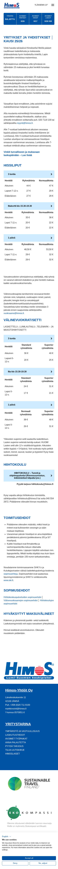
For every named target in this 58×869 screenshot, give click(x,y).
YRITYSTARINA (18, 724)
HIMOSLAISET (12, 754)
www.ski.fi (8, 580)
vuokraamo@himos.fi (14, 313)
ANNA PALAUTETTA (15, 742)
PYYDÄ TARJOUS (14, 746)
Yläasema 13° (41, 5)
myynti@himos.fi (25, 123)
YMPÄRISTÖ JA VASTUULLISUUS (22, 731)
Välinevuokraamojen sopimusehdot (20, 600)
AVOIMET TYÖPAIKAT (16, 739)
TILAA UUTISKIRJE (15, 750)
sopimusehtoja (11, 574)
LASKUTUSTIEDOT (15, 735)
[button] (6, 836)
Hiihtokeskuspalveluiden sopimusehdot (22, 597)
